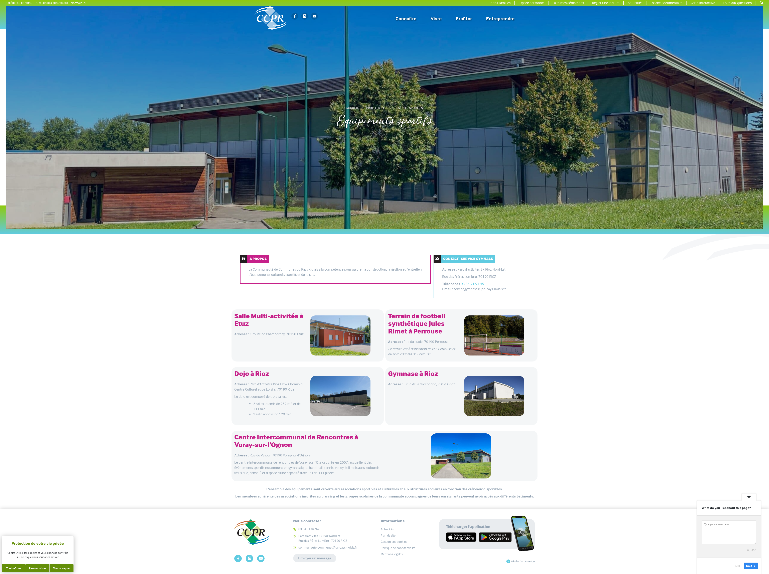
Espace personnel (532, 2)
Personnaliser (37, 568)
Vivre (436, 19)
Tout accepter (61, 568)
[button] (761, 3)
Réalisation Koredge (523, 561)
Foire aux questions (737, 2)
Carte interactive (703, 2)
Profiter (464, 19)
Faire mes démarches (568, 2)
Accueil (352, 108)
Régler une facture (605, 2)
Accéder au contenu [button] (19, 2)
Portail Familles (499, 2)
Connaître (406, 19)
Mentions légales (392, 554)
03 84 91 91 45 (472, 283)
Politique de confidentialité (398, 548)
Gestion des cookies (394, 542)
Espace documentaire (666, 2)
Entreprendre (500, 19)
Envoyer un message (314, 558)
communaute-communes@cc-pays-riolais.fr (327, 547)
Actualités (635, 2)
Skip (738, 565)
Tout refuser (13, 568)
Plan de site (388, 535)
